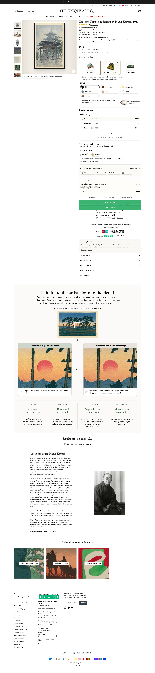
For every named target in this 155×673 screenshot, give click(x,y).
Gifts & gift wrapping (20, 635)
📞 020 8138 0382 (92, 5)
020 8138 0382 (44, 605)
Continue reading (86, 250)
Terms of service (18, 647)
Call (113, 218)
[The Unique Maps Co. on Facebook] (69, 608)
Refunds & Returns (19, 611)
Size (109, 115)
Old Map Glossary (19, 638)
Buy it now (110, 207)
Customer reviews (19, 632)
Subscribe (82, 602)
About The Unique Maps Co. (22, 597)
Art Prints (51, 16)
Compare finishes (111, 79)
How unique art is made (87, 270)
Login (39, 643)
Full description (96, 42)
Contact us (17, 594)
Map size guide (18, 614)
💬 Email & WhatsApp (105, 5)
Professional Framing (19, 600)
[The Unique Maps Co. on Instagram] (65, 608)
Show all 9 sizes (110, 134)
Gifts (78, 16)
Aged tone (97, 154)
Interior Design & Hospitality (22, 602)
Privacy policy (18, 644)
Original (84, 154)
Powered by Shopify (77, 666)
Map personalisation (19, 617)
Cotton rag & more (19, 626)
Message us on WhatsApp (47, 608)
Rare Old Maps (66, 16)
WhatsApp (120, 218)
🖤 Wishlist (116, 5)
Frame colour (85, 83)
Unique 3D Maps (18, 605)
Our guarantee (84, 275)
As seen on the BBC (19, 641)
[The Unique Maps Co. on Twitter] (72, 608)
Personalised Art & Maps (96, 16)
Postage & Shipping (19, 608)
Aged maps (17, 620)
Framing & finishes (85, 265)
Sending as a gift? (85, 255)
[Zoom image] (74, 71)
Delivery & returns (85, 260)
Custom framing (18, 623)
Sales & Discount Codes (20, 629)
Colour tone (86, 151)
